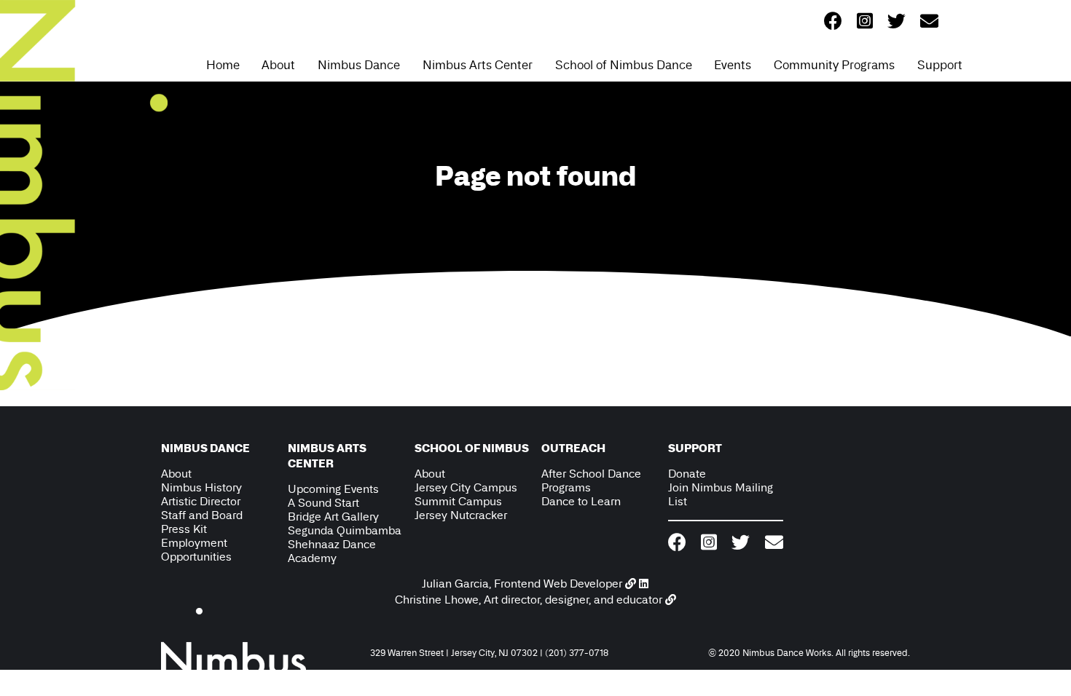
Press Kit (184, 529)
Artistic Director (200, 501)
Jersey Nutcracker (461, 515)
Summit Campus (458, 501)
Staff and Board (202, 515)
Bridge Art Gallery (333, 516)
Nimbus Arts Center (478, 65)
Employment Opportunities (196, 549)
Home (223, 65)
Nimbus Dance (359, 65)
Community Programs (834, 65)
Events (732, 65)
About (278, 65)
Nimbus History (201, 487)
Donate (687, 474)
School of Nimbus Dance (623, 65)
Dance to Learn (581, 501)
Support (939, 65)
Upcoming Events (333, 489)
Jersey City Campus (466, 487)
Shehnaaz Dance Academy (332, 551)
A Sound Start (323, 503)
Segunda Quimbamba (344, 530)
